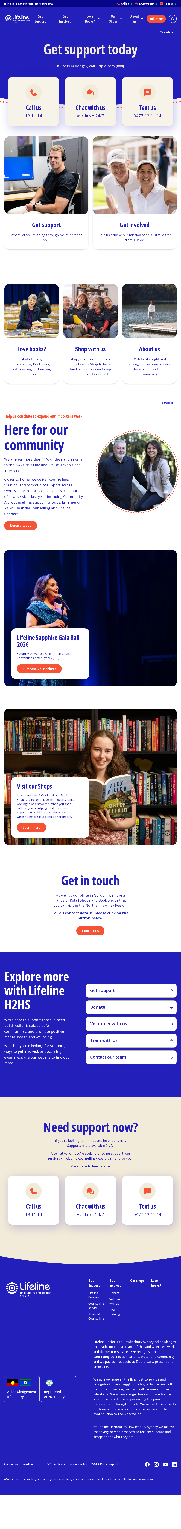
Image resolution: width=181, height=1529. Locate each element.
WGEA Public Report (104, 1464)
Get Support (94, 1283)
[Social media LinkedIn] (174, 1464)
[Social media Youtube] (165, 1464)
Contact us (90, 930)
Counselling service (96, 1306)
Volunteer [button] (156, 18)
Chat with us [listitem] (148, 4)
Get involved (115, 1283)
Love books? (156, 1283)
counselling (87, 1158)
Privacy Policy (78, 1464)
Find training (114, 1312)
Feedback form (32, 1464)
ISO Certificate (55, 1464)
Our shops (137, 1280)
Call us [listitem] (126, 4)
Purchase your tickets (39, 669)
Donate (114, 1293)
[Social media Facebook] (147, 1464)
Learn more (31, 827)
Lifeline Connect (93, 1295)
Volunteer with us (116, 1301)
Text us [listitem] (170, 4)
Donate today (20, 525)
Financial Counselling (96, 1316)
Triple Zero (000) (43, 3)
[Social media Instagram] (156, 1464)
